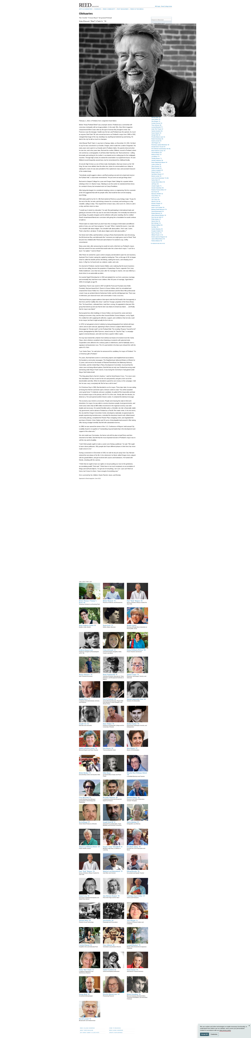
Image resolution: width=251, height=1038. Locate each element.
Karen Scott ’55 (108, 625)
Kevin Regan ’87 (84, 822)
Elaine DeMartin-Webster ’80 (136, 650)
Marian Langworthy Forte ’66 (136, 699)
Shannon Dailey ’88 (133, 797)
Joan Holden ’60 (155, 119)
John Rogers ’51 (155, 143)
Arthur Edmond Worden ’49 (158, 215)
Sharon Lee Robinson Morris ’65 (89, 847)
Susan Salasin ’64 (156, 133)
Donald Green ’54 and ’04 (158, 146)
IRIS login (157, 6)
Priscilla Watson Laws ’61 (158, 137)
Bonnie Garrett (131, 625)
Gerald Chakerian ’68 (157, 160)
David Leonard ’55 (156, 141)
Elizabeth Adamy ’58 (134, 847)
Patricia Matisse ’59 (156, 240)
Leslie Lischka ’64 (156, 164)
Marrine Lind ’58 (155, 201)
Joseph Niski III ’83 (109, 822)
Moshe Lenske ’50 (156, 176)
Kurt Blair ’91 (154, 227)
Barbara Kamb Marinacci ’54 (159, 209)
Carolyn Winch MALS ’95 (158, 182)
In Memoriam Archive (158, 243)
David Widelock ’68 (109, 699)
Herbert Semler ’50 (133, 724)
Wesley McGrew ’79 (85, 674)
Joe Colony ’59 (155, 199)
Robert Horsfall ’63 (156, 168)
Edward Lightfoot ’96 (156, 225)
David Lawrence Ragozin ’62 (159, 237)
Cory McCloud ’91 (85, 797)
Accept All (204, 1034)
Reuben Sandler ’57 (156, 203)
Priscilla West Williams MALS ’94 (137, 774)
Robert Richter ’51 (85, 773)
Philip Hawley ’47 (156, 219)
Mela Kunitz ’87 (132, 748)
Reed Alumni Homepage (116, 1030)
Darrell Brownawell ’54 (157, 211)
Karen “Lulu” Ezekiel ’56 (157, 207)
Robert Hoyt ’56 (155, 205)
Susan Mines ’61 (155, 195)
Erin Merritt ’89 (108, 748)
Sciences (97, 9)
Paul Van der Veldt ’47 (157, 217)
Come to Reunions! (115, 1028)
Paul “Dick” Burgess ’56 (134, 601)
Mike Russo (107, 773)
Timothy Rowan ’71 (156, 158)
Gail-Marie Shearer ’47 (157, 174)
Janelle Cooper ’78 (133, 674)
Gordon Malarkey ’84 (157, 229)
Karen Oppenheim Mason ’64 (159, 162)
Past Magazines (123, 9)
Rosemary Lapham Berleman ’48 (160, 144)
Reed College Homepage (87, 1028)
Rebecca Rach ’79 (156, 154)
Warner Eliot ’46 (155, 221)
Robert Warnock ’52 (156, 213)
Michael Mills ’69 (155, 117)
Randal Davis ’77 (84, 699)
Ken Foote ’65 (155, 192)
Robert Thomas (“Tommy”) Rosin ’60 (87, 602)
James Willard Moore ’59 (158, 239)
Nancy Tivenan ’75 (156, 233)
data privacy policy (225, 1030)
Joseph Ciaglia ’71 (156, 186)
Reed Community (109, 9)
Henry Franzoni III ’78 (110, 674)
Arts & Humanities (85, 9)
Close (249, 1027)
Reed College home (166, 6)
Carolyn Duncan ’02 (156, 123)
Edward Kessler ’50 (133, 871)
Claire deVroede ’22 (109, 650)
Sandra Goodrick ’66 (156, 131)
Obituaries (86, 13)
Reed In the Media (137, 9)
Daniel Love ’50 (84, 896)
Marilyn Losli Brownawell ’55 (112, 871)
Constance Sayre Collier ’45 (136, 896)
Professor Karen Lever (86, 650)
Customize (214, 1034)
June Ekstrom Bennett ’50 (111, 896)
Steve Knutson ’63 (156, 166)
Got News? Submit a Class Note (89, 1032)
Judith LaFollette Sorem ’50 (88, 748)
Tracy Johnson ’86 (156, 125)
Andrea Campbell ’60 (157, 170)
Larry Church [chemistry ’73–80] (159, 178)
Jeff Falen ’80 (155, 184)
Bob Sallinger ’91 (156, 223)
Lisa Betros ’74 (155, 156)
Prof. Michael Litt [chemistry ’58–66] (160, 148)
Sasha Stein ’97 (155, 180)
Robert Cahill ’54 (156, 172)
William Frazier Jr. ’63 (157, 235)
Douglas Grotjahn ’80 (157, 231)
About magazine (86, 1030)
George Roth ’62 (155, 135)
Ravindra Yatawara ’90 (110, 797)
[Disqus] (107, 505)
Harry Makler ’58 (108, 724)
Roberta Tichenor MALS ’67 (158, 190)
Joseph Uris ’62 (84, 724)
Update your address (115, 1032)
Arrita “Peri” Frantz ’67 (157, 129)
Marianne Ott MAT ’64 (157, 193)
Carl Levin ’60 (155, 197)
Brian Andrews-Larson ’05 (158, 150)
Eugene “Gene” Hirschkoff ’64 (112, 847)
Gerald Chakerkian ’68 (157, 188)
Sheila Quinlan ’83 (133, 822)
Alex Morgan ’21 (155, 121)
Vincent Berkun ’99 (156, 152)
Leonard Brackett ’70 (157, 127)
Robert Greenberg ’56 (157, 139)
